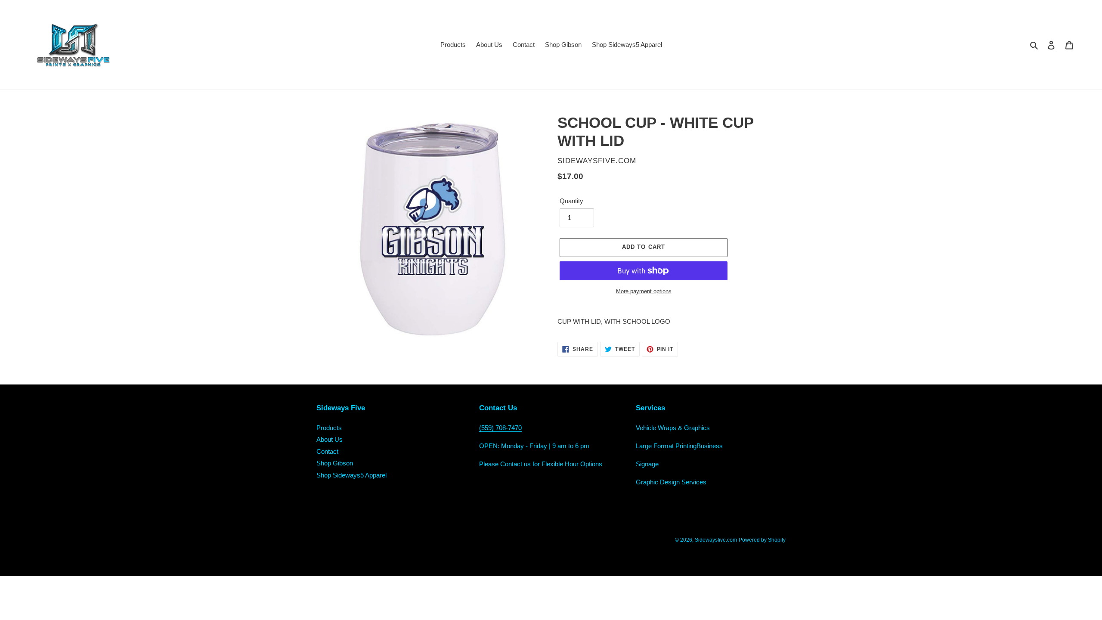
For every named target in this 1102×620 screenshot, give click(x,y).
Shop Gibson (334, 463)
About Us (329, 439)
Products (329, 427)
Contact (327, 451)
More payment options (644, 291)
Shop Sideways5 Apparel (351, 475)
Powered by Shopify (762, 540)
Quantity (571, 201)
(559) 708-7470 (500, 427)
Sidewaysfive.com (716, 540)
